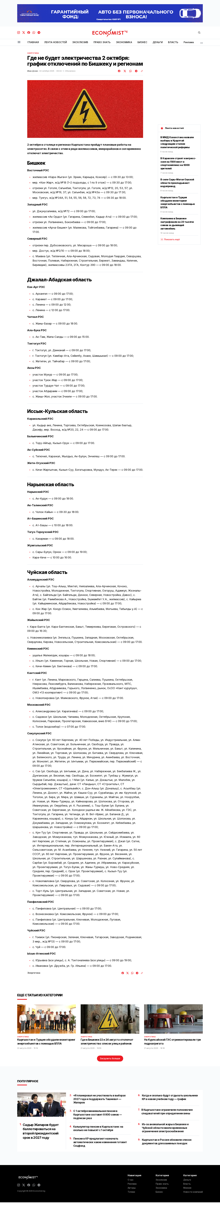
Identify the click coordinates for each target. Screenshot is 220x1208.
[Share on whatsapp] (130, 71)
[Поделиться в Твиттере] (124, 71)
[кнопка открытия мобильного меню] (19, 42)
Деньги (187, 1180)
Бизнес (159, 1192)
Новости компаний (193, 1192)
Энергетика (33, 53)
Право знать (162, 1184)
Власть (187, 1184)
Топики (131, 1192)
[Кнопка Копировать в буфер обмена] (141, 71)
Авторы (132, 1188)
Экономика (161, 1188)
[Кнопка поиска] (199, 33)
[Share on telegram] (136, 71)
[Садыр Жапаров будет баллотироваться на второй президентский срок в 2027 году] (41, 1104)
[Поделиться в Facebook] (119, 71)
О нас (130, 1180)
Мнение (187, 1188)
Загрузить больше (110, 1058)
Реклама (132, 1184)
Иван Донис (32, 71)
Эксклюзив (161, 1180)
